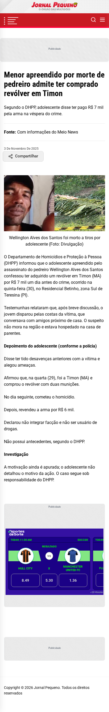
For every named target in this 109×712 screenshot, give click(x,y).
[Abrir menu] (102, 20)
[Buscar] (93, 20)
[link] (54, 6)
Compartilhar (26, 156)
